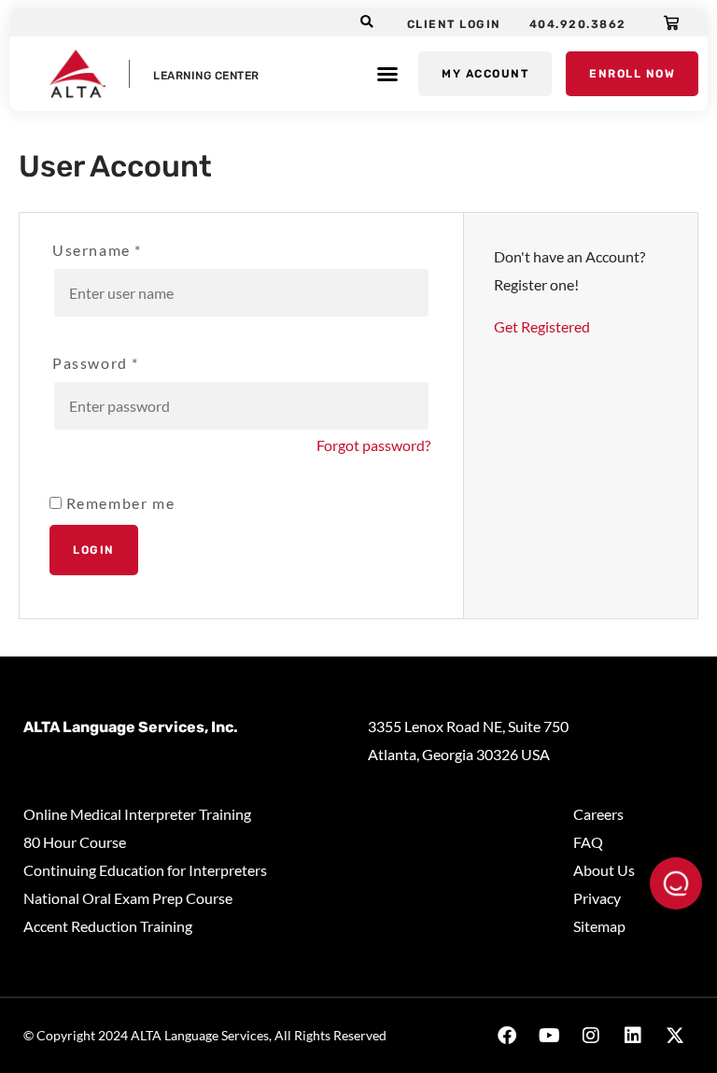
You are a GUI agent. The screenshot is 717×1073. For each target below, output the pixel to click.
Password (95, 363)
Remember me (118, 503)
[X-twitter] (675, 1035)
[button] (367, 23)
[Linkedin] (633, 1035)
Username (97, 250)
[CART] (672, 22)
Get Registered (542, 326)
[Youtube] (549, 1035)
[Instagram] (591, 1035)
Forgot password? (373, 445)
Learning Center (206, 75)
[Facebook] (507, 1035)
